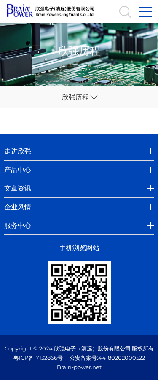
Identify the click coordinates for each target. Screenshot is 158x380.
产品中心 (17, 170)
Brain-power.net (79, 367)
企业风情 (17, 207)
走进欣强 (17, 151)
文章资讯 (17, 188)
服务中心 (17, 225)
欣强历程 (75, 97)
